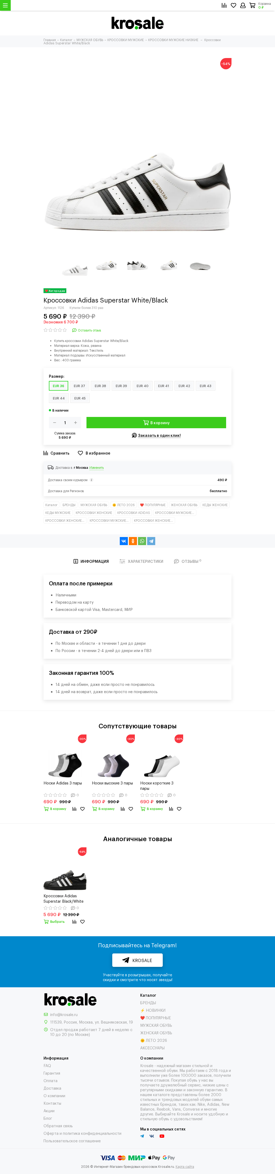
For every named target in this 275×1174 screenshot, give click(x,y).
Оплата (50, 1080)
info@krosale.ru (64, 1014)
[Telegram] (151, 541)
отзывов (161, 1079)
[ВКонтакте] (124, 541)
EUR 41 (163, 386)
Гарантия (52, 1072)
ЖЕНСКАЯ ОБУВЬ (184, 505)
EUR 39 (121, 386)
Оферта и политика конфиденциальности (82, 1133)
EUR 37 (79, 386)
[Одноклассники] (133, 541)
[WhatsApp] (142, 541)
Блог (48, 1118)
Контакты (52, 1102)
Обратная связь (58, 1125)
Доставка (52, 1087)
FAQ (47, 1065)
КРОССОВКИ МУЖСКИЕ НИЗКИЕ (110, 520)
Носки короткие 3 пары (156, 785)
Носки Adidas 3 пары (63, 782)
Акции (49, 1110)
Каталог (51, 505)
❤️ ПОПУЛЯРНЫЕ (153, 505)
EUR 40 (143, 386)
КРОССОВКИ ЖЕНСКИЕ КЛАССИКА (65, 520)
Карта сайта (185, 1166)
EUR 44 (59, 398)
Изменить (96, 467)
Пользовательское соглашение (72, 1140)
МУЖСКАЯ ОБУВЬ (94, 505)
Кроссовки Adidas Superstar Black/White (64, 898)
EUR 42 (184, 386)
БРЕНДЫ (69, 505)
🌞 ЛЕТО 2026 (123, 505)
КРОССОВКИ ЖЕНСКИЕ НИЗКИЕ (154, 520)
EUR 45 (80, 398)
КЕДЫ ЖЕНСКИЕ (215, 505)
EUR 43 (205, 386)
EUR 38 (100, 386)
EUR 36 (58, 386)
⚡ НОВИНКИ (152, 1010)
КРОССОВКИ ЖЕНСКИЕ (94, 512)
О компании (54, 1095)
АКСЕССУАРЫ (152, 1047)
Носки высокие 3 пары (112, 782)
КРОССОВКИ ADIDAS (133, 512)
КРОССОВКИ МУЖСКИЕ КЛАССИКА (175, 512)
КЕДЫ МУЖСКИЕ (58, 512)
